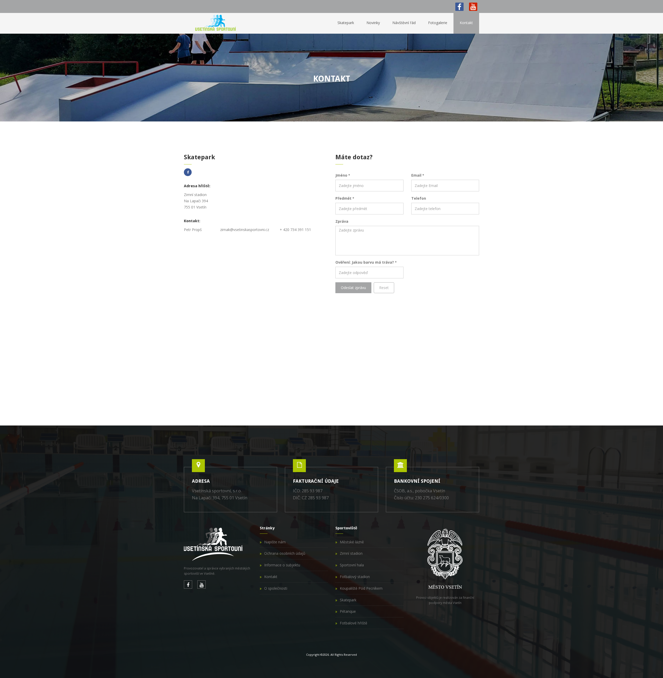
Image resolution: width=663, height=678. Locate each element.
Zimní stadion (351, 553)
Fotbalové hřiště (353, 623)
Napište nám (275, 541)
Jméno (342, 175)
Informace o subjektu (282, 564)
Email (417, 175)
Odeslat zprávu (353, 287)
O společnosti (275, 588)
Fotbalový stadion (355, 576)
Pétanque (348, 611)
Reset (384, 287)
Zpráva (341, 221)
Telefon (418, 198)
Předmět (344, 198)
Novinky (373, 22)
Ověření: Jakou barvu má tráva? (366, 262)
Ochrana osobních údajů (284, 553)
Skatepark (345, 22)
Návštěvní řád (404, 22)
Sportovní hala (352, 564)
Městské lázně (352, 541)
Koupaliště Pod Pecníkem (361, 588)
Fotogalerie (437, 22)
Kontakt (466, 22)
